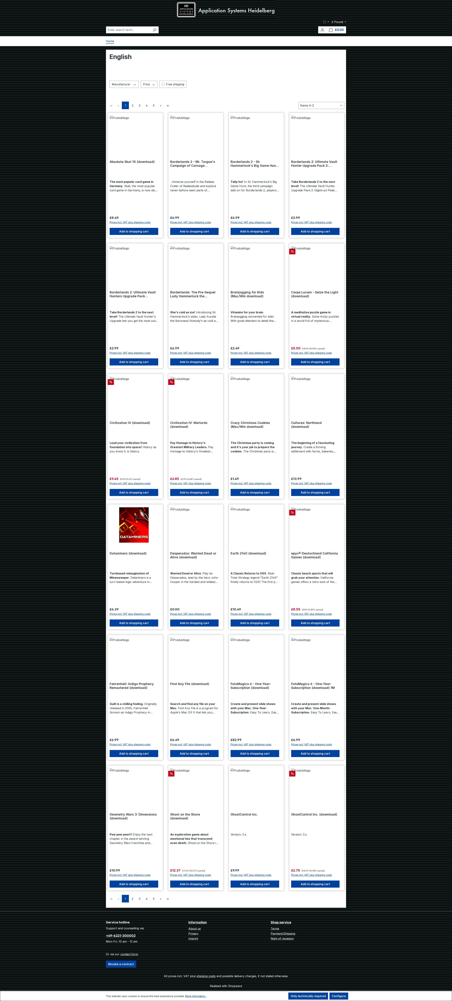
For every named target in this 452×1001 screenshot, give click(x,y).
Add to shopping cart (133, 231)
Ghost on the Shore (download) (185, 816)
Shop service (281, 922)
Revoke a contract (121, 964)
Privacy (193, 933)
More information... (196, 996)
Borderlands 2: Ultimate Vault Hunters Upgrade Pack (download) (133, 294)
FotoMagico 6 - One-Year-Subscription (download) (251, 686)
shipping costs (206, 976)
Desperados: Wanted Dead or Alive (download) (193, 555)
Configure (339, 996)
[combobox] (128, 29)
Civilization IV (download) (130, 423)
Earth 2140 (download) (248, 553)
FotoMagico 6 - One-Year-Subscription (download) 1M (313, 686)
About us (194, 928)
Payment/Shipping (283, 933)
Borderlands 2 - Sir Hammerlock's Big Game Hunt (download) (254, 164)
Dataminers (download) (128, 553)
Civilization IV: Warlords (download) (188, 425)
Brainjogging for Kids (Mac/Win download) (247, 294)
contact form (129, 954)
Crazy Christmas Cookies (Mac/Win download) (250, 425)
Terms (275, 928)
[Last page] (167, 105)
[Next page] (160, 105)
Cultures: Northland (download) (306, 425)
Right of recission (282, 938)
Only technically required (308, 996)
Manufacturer (121, 84)
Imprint (193, 938)
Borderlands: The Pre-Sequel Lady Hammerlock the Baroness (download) (192, 294)
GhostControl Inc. (244, 814)
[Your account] (322, 29)
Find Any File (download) (189, 684)
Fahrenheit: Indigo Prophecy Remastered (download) (132, 686)
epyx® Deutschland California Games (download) (314, 555)
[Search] (154, 29)
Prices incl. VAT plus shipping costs (130, 222)
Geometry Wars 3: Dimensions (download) (133, 816)
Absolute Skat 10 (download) (132, 162)
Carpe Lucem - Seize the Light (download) (314, 294)
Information (197, 922)
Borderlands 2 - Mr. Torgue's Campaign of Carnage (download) (192, 164)
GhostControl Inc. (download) (314, 814)
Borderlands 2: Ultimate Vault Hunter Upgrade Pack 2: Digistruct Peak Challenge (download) (314, 164)
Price (147, 84)
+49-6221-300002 (121, 935)
